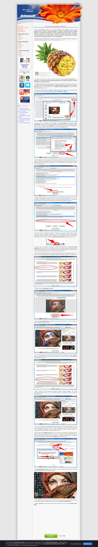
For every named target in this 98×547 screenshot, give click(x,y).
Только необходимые (75, 543)
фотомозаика (34, 540)
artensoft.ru (63, 39)
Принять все (87, 543)
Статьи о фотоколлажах (23, 105)
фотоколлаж (40, 540)
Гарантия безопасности (65, 540)
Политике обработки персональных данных (29, 545)
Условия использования (55, 540)
